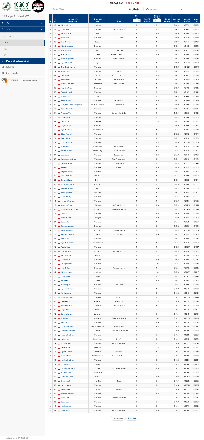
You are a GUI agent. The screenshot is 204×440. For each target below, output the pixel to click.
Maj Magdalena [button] (66, 293)
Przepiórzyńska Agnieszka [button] (69, 209)
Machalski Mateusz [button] (67, 297)
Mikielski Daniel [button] (66, 25)
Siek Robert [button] (64, 280)
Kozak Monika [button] (65, 389)
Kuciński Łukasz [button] (66, 343)
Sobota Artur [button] (64, 167)
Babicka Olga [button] (65, 121)
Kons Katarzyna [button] (66, 255)
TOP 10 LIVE (12, 36)
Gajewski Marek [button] (66, 117)
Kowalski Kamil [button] (66, 79)
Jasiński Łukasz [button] (66, 42)
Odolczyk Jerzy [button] (65, 259)
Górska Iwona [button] (65, 402)
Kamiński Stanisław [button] (67, 234)
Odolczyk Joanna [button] (66, 264)
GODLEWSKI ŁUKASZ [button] (67, 176)
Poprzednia (118, 418)
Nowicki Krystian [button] (66, 151)
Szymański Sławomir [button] (67, 184)
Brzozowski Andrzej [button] (67, 377)
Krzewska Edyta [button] (66, 372)
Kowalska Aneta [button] (66, 406)
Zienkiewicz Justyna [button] (67, 226)
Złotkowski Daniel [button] (66, 180)
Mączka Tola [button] (65, 239)
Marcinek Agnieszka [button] (67, 59)
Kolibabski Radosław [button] (67, 201)
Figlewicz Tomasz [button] (66, 352)
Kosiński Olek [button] (65, 268)
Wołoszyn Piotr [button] (65, 71)
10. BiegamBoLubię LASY (15, 16)
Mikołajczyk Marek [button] (67, 46)
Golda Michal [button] (65, 222)
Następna (132, 418)
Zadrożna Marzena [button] (67, 314)
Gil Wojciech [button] (65, 29)
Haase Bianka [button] (65, 347)
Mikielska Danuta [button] (66, 272)
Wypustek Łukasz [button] (66, 130)
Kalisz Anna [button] (65, 339)
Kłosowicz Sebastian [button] (67, 84)
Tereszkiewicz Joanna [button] (68, 67)
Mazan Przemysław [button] (67, 109)
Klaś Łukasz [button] (65, 38)
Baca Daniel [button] (65, 75)
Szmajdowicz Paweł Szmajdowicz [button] (71, 105)
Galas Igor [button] (64, 213)
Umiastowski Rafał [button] (67, 326)
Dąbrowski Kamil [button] (66, 63)
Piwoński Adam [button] (66, 146)
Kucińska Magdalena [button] (67, 360)
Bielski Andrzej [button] (66, 197)
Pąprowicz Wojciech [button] (67, 289)
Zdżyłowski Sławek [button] (67, 172)
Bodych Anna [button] (65, 310)
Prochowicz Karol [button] (66, 92)
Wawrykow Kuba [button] (66, 50)
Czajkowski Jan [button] (66, 364)
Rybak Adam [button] (65, 54)
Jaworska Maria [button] (66, 356)
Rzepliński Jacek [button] (66, 88)
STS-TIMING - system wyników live (22, 80)
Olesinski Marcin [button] (66, 142)
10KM (7, 29)
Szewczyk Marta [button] (66, 138)
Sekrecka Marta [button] (65, 381)
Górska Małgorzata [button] (67, 134)
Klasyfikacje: (134, 9)
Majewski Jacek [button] (66, 410)
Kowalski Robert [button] (66, 218)
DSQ (5, 49)
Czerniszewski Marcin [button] (68, 368)
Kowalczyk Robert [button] (66, 192)
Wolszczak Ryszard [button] (67, 205)
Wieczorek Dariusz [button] (67, 188)
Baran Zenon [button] (65, 155)
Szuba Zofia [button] (64, 318)
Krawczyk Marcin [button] (66, 305)
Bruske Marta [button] (65, 398)
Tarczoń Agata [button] (65, 285)
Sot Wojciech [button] (65, 322)
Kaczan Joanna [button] (66, 385)
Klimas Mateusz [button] (66, 251)
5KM (7, 23)
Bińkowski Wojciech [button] (67, 393)
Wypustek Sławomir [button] (67, 243)
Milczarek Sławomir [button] (67, 33)
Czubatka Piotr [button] (65, 276)
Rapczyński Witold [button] (66, 113)
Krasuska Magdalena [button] (67, 335)
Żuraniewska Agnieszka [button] (68, 159)
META (6, 42)
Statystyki (9, 67)
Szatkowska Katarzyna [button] (68, 331)
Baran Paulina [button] (65, 301)
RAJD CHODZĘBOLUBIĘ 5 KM (17, 61)
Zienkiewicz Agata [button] (67, 230)
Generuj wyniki (11, 73)
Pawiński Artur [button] (65, 247)
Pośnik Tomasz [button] (66, 100)
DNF (5, 55)
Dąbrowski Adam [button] (66, 163)
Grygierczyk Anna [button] (66, 125)
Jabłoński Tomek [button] (66, 96)
